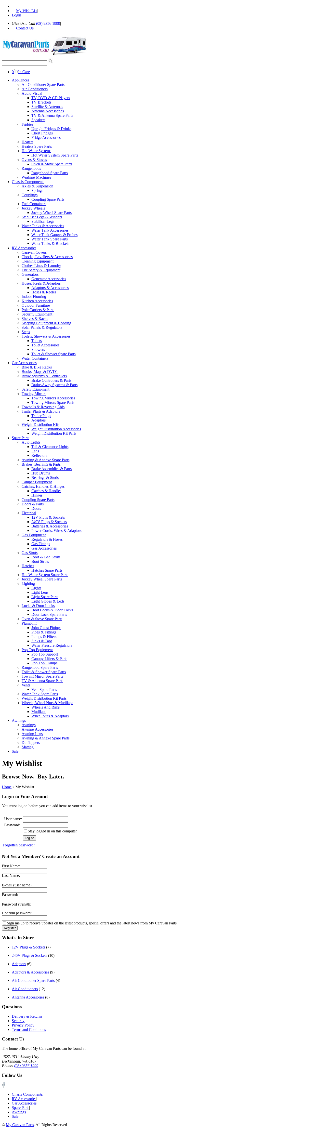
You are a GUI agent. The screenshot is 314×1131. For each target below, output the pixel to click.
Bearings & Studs (45, 477)
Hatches (28, 566)
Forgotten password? (19, 845)
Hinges (36, 495)
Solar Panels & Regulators (42, 327)
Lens (35, 451)
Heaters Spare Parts (37, 146)
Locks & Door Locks (38, 606)
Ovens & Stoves (34, 160)
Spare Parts (20, 438)
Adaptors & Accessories (50, 288)
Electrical (29, 513)
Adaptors (38, 420)
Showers (38, 349)
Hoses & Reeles (43, 292)
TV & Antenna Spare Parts (52, 115)
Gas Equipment (34, 535)
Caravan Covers (34, 252)
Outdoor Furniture (36, 305)
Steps (26, 332)
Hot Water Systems (36, 151)
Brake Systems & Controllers (44, 376)
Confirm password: (17, 913)
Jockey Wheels (33, 208)
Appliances (20, 80)
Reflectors (39, 455)
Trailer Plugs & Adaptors (41, 411)
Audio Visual (32, 93)
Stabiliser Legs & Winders (42, 217)
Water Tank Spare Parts (49, 239)
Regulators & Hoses (47, 539)
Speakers (38, 120)
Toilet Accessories (45, 345)
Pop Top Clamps (44, 663)
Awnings (19, 720)
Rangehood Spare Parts (49, 173)
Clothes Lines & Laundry (41, 265)
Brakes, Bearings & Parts (41, 464)
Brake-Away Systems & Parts (54, 385)
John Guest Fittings (46, 628)
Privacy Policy (23, 1025)
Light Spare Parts (44, 597)
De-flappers (31, 742)
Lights (36, 588)
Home (7, 787)
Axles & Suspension (37, 186)
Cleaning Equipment (37, 261)
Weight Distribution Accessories (56, 429)
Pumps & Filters (43, 636)
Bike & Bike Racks (37, 367)
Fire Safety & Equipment (41, 270)
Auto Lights (31, 442)
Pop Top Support (44, 654)
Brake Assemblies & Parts (51, 469)
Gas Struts (30, 553)
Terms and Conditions (29, 1029)
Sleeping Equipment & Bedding (46, 323)
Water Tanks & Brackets (50, 243)
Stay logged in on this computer (52, 831)
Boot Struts (40, 561)
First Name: (11, 866)
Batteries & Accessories (49, 526)
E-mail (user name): (17, 885)
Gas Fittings (40, 544)
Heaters (27, 142)
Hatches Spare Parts (46, 570)
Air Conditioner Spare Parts (43, 84)
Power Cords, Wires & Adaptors (56, 530)
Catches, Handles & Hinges (43, 486)
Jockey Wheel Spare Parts (51, 212)
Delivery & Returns (27, 1016)
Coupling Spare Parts (47, 199)
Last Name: (11, 875)
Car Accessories (24, 363)
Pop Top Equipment (37, 650)
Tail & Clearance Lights (49, 447)
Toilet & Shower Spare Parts (53, 354)
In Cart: (21, 72)
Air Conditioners (35, 89)
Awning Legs (32, 734)
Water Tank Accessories (49, 230)
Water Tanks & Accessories (43, 226)
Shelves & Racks (35, 318)
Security (18, 1021)
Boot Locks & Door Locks (52, 610)
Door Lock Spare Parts (49, 614)
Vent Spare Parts (44, 689)
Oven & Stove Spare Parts (51, 164)
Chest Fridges (42, 133)
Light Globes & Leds (47, 601)
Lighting (28, 583)
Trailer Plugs (41, 416)
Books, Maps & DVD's (40, 371)
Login (16, 15)
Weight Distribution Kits (40, 424)
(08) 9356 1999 (48, 23)
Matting (28, 747)
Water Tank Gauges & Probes (54, 235)
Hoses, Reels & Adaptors (41, 283)
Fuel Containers (34, 204)
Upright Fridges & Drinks (51, 129)
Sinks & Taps (41, 641)
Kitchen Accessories (37, 301)
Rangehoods (31, 168)
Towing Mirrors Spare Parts (52, 402)
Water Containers (35, 358)
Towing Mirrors (34, 394)
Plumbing (29, 623)
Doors (36, 508)
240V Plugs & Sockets (49, 522)
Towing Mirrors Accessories (53, 398)
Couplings (30, 195)
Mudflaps (38, 712)
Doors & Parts (33, 504)
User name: (13, 819)
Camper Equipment (37, 482)
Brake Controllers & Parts (51, 380)
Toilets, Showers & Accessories (46, 336)
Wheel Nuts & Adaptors (50, 716)
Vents (26, 685)
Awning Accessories (37, 729)
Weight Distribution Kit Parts (53, 433)
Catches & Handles (46, 491)
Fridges (27, 124)
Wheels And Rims (45, 707)
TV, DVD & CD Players (50, 98)
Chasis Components (27, 1094)
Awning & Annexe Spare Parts (45, 460)
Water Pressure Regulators (51, 645)
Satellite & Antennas (47, 107)
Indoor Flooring (34, 296)
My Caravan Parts (20, 1125)
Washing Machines (36, 177)
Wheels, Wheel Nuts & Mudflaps (47, 703)
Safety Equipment (35, 389)
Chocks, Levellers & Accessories (47, 257)
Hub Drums (40, 473)
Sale (15, 751)
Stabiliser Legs (42, 221)
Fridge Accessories (46, 137)
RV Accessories (24, 248)
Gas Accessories (44, 548)
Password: (12, 825)
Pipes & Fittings (43, 632)
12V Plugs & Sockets (48, 517)
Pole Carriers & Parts (38, 310)
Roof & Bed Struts (45, 557)
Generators (30, 274)
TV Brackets (41, 102)
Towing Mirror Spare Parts (42, 676)
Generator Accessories (48, 279)
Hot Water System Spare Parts (54, 155)
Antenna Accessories (47, 111)
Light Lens (39, 592)
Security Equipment (37, 314)
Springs (37, 190)
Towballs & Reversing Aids (43, 407)
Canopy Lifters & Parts (49, 659)
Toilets (36, 341)
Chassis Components (28, 182)
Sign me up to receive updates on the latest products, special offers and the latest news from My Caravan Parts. (92, 923)
